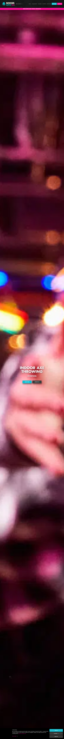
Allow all (56, 730)
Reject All (56, 736)
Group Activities (34, 3)
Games (30, 3)
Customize (55, 733)
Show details (14, 736)
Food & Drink (44, 3)
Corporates (39, 3)
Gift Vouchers (49, 3)
